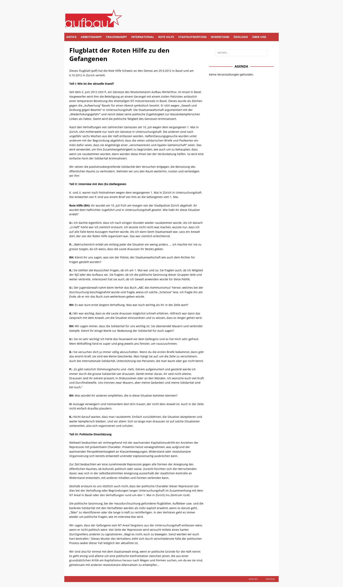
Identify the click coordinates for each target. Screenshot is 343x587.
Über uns (259, 37)
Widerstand (220, 37)
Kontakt (253, 579)
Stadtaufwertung (192, 37)
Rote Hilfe (166, 37)
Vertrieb (270, 579)
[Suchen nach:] (241, 52)
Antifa (71, 37)
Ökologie (240, 37)
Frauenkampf (116, 37)
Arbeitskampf (91, 37)
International (142, 37)
